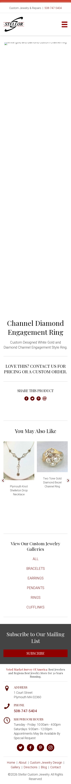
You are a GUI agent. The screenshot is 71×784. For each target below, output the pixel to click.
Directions (30, 767)
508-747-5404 (53, 8)
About (23, 762)
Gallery (15, 767)
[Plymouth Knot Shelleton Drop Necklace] (18, 460)
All (36, 559)
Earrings (36, 578)
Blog (44, 767)
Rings (35, 597)
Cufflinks (35, 607)
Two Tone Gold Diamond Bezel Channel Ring (52, 482)
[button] (3, 480)
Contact (55, 767)
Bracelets (35, 568)
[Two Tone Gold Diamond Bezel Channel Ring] (52, 456)
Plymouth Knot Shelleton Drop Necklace (19, 490)
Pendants (35, 588)
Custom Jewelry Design (46, 762)
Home (11, 762)
